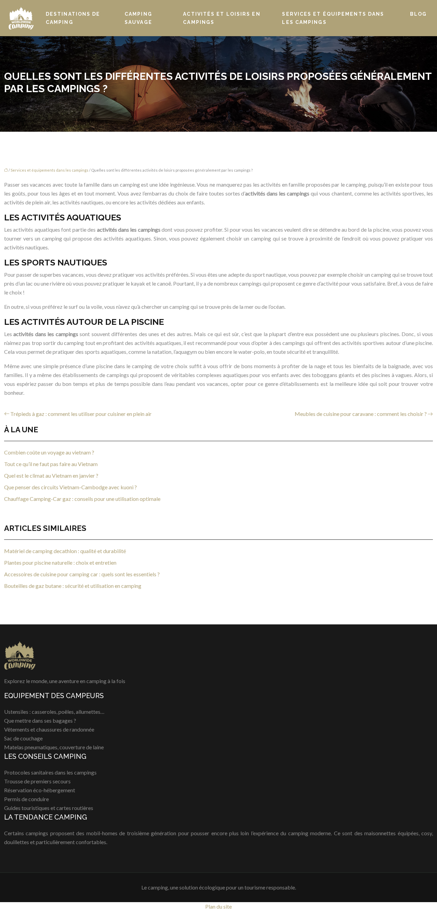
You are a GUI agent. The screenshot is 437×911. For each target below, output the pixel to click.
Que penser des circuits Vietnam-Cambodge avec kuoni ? (70, 487)
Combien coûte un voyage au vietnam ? (49, 452)
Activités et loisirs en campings (221, 18)
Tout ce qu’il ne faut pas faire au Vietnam (51, 464)
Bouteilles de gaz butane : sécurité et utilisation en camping (72, 585)
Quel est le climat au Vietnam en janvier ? (51, 475)
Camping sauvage (138, 18)
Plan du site (218, 906)
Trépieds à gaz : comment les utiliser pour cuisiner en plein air (81, 413)
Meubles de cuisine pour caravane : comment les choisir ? (361, 413)
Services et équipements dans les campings (333, 18)
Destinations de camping (73, 18)
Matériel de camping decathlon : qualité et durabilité (65, 551)
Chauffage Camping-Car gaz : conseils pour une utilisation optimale (82, 498)
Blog (418, 14)
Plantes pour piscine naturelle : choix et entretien (60, 562)
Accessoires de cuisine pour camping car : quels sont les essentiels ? (82, 574)
